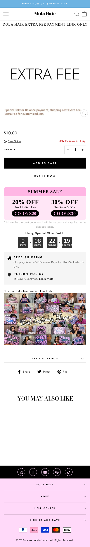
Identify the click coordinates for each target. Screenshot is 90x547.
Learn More (46, 279)
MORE (45, 496)
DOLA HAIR (45, 484)
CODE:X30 (65, 213)
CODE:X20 (25, 213)
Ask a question (45, 358)
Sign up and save (45, 520)
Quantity (11, 149)
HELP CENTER (45, 508)
